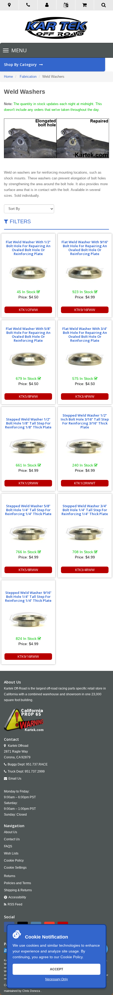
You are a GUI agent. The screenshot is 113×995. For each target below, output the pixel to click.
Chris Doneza (31, 990)
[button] (47, 5)
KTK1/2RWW (28, 483)
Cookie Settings (15, 867)
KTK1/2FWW (28, 309)
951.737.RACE (37, 764)
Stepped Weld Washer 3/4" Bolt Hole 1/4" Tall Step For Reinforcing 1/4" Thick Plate (84, 510)
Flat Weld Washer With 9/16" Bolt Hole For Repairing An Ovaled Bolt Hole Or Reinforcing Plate (84, 248)
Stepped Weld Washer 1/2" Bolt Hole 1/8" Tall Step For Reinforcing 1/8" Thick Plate (28, 423)
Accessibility (17, 897)
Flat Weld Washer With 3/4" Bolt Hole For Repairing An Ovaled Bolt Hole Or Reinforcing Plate (84, 334)
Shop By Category (21, 64)
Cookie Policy (71, 957)
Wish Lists (11, 853)
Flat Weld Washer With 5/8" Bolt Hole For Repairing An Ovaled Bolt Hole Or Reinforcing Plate (28, 334)
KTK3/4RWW (85, 569)
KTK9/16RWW (28, 656)
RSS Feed (15, 904)
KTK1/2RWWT (84, 483)
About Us (10, 832)
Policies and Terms (17, 883)
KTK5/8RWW (28, 569)
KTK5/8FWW (28, 396)
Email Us (14, 778)
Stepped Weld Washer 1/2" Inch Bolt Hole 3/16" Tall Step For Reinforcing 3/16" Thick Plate (85, 421)
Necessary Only (56, 979)
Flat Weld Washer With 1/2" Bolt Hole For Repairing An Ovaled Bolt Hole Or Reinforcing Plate (28, 248)
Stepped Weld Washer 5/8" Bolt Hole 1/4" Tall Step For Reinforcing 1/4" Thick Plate (28, 510)
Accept (56, 969)
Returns (9, 876)
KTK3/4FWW (84, 396)
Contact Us (12, 839)
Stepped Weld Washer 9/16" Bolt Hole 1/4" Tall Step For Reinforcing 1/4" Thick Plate (28, 596)
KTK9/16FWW (84, 309)
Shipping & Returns (18, 890)
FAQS (8, 846)
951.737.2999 (35, 771)
